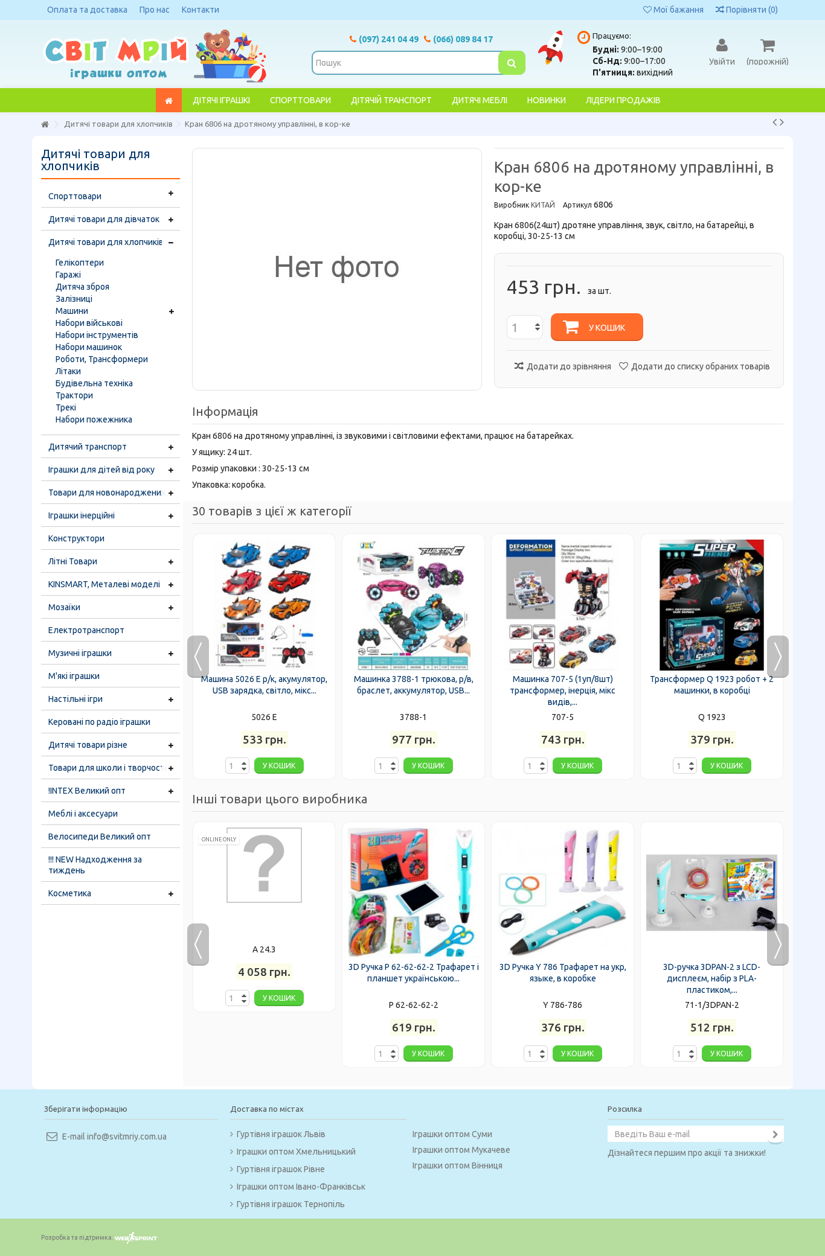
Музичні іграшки (80, 653)
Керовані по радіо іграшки (99, 722)
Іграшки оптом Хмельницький (296, 1151)
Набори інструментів (97, 335)
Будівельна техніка (94, 383)
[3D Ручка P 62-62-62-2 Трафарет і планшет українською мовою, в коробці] (413, 892)
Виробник (511, 205)
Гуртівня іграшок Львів (281, 1134)
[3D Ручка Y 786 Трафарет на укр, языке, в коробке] (562, 892)
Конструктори (76, 538)
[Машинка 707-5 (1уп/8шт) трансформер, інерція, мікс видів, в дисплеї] (562, 605)
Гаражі (68, 274)
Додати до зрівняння (569, 366)
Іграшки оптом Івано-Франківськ (301, 1186)
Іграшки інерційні (81, 515)
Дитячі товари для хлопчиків (106, 242)
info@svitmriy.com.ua (127, 1136)
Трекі (66, 407)
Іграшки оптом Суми (452, 1134)
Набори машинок (89, 347)
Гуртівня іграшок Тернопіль (291, 1204)
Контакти (200, 9)
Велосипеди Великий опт (99, 836)
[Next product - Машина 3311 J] (782, 122)
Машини (72, 311)
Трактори (74, 395)
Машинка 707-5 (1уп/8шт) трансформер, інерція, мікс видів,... (562, 690)
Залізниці (74, 299)
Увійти (722, 61)
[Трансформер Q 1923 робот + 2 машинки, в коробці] (711, 605)
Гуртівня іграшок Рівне (281, 1169)
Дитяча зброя (82, 287)
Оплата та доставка (87, 9)
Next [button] (778, 657)
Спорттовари (74, 196)
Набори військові (89, 323)
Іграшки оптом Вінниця (457, 1165)
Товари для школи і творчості (107, 768)
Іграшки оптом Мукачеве (461, 1150)
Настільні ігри (75, 699)
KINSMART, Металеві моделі (104, 584)
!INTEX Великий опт (87, 790)
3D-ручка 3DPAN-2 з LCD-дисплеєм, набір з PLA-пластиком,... (711, 978)
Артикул (577, 205)
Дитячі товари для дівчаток (103, 219)
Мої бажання (678, 9)
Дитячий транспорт (87, 446)
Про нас (155, 9)
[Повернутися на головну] (44, 124)
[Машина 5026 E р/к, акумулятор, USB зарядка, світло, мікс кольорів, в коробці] (264, 605)
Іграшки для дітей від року (101, 469)
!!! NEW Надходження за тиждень (95, 865)
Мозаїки (64, 607)
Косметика (69, 893)
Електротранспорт (86, 630)
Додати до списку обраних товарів (700, 366)
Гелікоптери (80, 262)
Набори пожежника (94, 419)
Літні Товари (72, 561)
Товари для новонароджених (106, 492)
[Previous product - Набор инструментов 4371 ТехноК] (774, 122)
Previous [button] (198, 657)
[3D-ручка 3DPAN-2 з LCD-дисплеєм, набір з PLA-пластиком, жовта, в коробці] (711, 892)
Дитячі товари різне (87, 745)
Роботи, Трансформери (102, 359)
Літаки (68, 371)
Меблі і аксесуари (83, 813)
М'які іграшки (74, 676)
